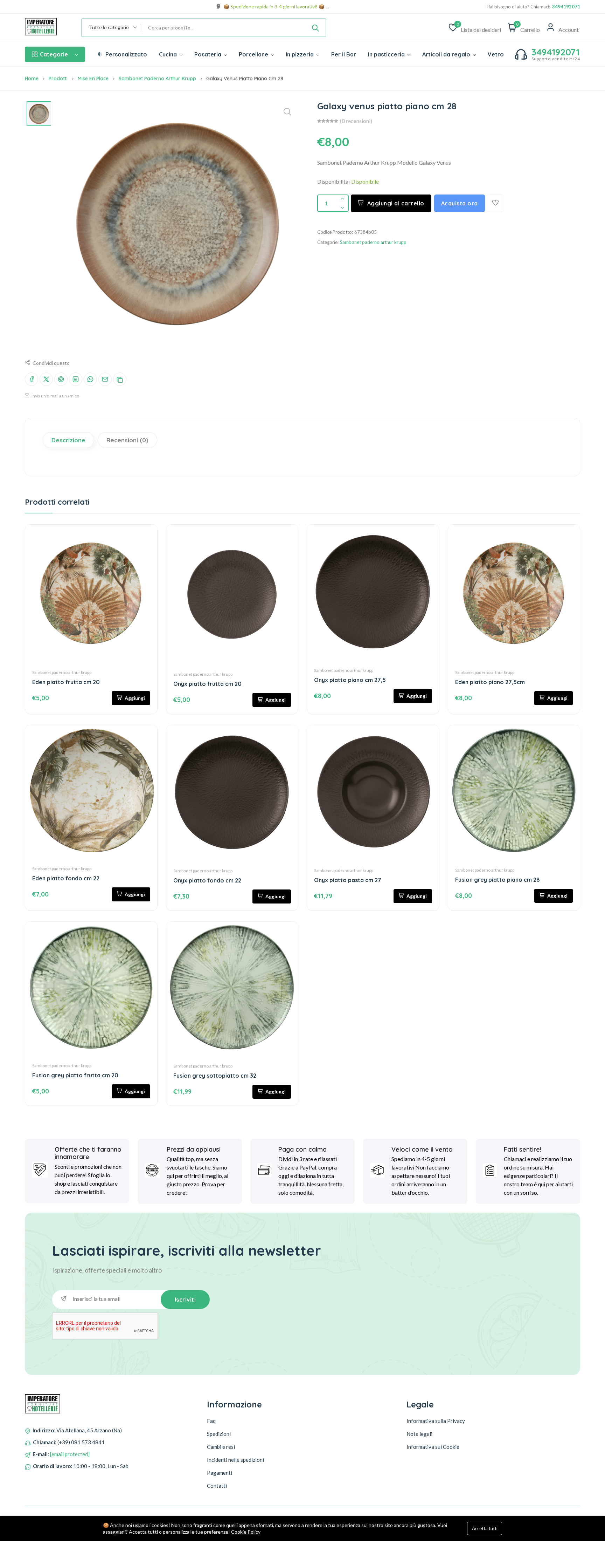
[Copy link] (119, 379)
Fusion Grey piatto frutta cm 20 (75, 1075)
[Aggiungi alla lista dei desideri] (495, 203)
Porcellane (254, 54)
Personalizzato (125, 54)
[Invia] (315, 27)
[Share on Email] (105, 379)
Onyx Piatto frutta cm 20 (207, 683)
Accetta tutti (485, 1528)
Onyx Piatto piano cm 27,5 (350, 679)
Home (32, 78)
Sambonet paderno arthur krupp (157, 78)
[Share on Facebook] (31, 379)
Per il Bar (343, 54)
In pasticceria (387, 54)
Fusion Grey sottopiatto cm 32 (214, 1075)
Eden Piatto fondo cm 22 (65, 878)
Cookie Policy (245, 1532)
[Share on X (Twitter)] (46, 379)
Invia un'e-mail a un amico (55, 395)
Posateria (208, 54)
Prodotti (58, 78)
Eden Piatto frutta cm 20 (66, 682)
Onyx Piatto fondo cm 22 (207, 880)
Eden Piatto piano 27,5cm (490, 682)
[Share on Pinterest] (60, 379)
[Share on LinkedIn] (75, 379)
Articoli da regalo (447, 54)
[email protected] (70, 1454)
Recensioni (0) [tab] (127, 440)
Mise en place (93, 78)
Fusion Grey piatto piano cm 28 (497, 879)
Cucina (168, 54)
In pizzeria (300, 54)
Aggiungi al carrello (395, 203)
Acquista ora (459, 203)
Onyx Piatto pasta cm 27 (347, 880)
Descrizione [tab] (68, 440)
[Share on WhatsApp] (90, 379)
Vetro (496, 54)
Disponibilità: (333, 181)
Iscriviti (185, 1299)
